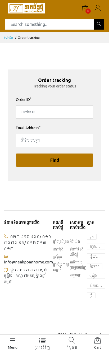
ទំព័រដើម (8, 37)
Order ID (23, 99)
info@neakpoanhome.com (28, 262)
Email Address (28, 128)
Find (54, 160)
